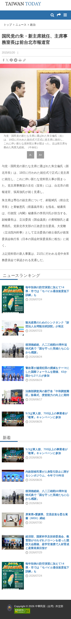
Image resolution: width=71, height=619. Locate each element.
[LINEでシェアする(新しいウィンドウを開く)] (11, 60)
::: (4, 1)
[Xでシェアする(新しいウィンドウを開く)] (7, 60)
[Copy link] (24, 60)
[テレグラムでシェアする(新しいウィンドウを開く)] (15, 60)
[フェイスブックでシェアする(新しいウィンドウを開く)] (3, 60)
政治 (33, 24)
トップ (8, 24)
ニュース (20, 24)
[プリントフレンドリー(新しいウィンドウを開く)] (20, 60)
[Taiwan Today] (22, 5)
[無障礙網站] (22, 610)
